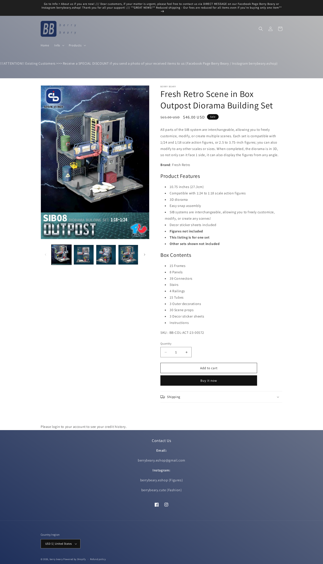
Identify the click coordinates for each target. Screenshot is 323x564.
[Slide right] (144, 254)
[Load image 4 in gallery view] (128, 255)
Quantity (165, 343)
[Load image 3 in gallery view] (106, 255)
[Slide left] (45, 254)
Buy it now (208, 380)
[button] (59, 45)
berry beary (56, 559)
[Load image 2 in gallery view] (84, 255)
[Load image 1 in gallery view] (61, 255)
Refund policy (98, 559)
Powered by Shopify (74, 559)
